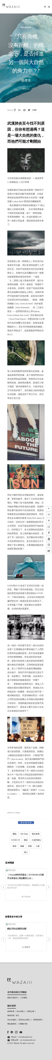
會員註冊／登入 (13, 1015)
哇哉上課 (30, 1011)
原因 (26, 840)
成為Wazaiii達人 (25, 1020)
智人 (26, 852)
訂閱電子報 (23, 1024)
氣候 (14, 846)
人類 (37, 846)
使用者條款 (37, 1020)
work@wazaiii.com (25, 1037)
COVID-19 (15, 840)
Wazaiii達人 (20, 1011)
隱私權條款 (11, 1024)
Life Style (24, 834)
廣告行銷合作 (12, 998)
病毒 (22, 846)
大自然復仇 (36, 840)
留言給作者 (26, 822)
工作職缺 (23, 998)
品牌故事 (10, 1011)
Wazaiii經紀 (11, 1020)
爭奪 (30, 846)
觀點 (14, 834)
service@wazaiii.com (28, 1040)
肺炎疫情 (35, 834)
